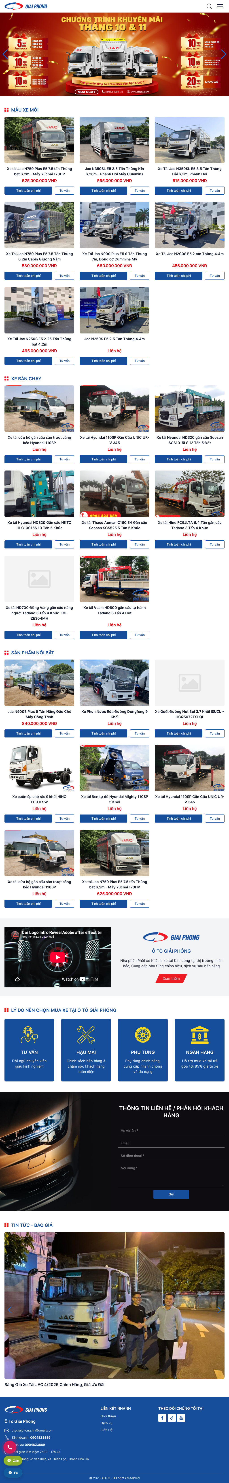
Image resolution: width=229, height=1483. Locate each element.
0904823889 (40, 1437)
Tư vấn (64, 190)
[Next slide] (224, 54)
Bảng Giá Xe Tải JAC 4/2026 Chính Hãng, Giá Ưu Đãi (54, 1384)
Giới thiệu (108, 1416)
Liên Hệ (107, 1430)
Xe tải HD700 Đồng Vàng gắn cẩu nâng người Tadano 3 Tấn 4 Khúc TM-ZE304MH (39, 613)
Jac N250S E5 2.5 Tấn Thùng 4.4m (114, 339)
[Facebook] (162, 1418)
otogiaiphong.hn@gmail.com (32, 1430)
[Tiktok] (172, 1418)
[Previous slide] (5, 54)
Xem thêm (171, 978)
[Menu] (220, 6)
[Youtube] (181, 1418)
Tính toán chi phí (28, 190)
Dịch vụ (106, 1423)
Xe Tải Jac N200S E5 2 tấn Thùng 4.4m (190, 253)
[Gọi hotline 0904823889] (10, 1447)
